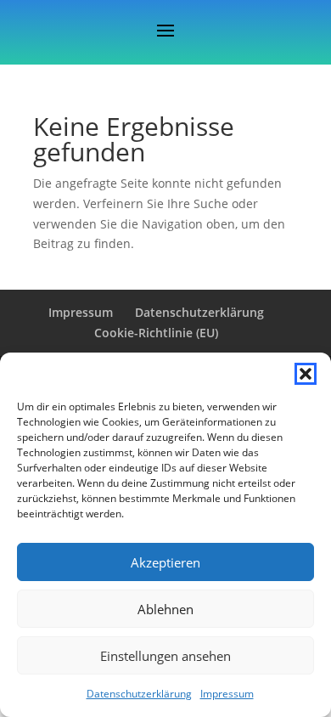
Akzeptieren (165, 562)
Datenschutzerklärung (139, 693)
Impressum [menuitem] (80, 312)
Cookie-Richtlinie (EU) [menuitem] (156, 333)
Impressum (227, 693)
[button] (305, 373)
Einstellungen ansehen (165, 655)
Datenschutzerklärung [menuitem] (199, 312)
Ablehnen (165, 609)
